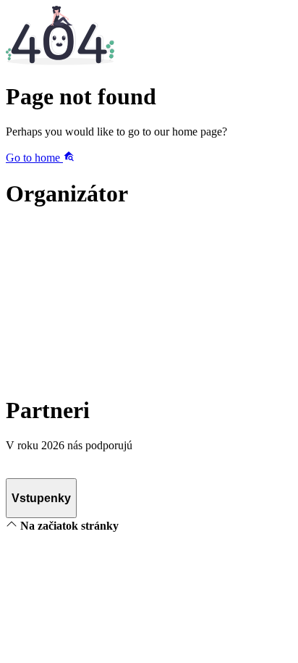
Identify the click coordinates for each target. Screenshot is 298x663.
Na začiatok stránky (68, 526)
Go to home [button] (34, 157)
